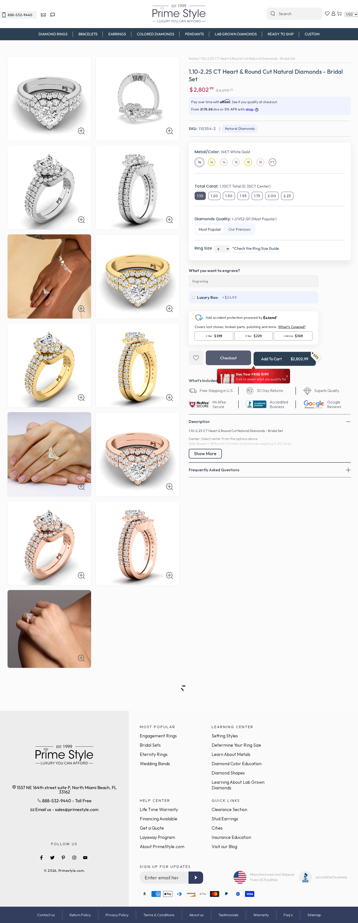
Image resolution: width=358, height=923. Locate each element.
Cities (217, 828)
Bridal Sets (150, 745)
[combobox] (289, 14)
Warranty (261, 915)
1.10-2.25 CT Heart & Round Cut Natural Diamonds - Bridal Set (247, 58)
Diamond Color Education (237, 763)
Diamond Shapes (228, 773)
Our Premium (239, 229)
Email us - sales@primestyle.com (66, 809)
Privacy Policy (117, 915)
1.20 (214, 196)
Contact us (46, 915)
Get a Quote (152, 828)
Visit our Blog (224, 846)
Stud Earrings (225, 819)
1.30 (229, 196)
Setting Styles (225, 736)
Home (193, 58)
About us (196, 915)
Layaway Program (157, 837)
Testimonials (228, 915)
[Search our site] (272, 13)
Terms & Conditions (158, 915)
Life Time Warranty (159, 809)
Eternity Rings (154, 754)
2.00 (272, 196)
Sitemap (314, 915)
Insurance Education (231, 837)
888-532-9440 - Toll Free (66, 800)
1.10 (200, 196)
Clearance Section (229, 809)
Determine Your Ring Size (236, 745)
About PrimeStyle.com (162, 846)
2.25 (287, 196)
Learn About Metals (231, 754)
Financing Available (158, 819)
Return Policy (80, 915)
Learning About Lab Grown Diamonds (238, 785)
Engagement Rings (158, 736)
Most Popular (209, 229)
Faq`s (288, 915)
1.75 (257, 196)
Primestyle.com (71, 870)
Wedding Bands (155, 763)
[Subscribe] (195, 878)
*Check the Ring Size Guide (255, 248)
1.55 (243, 196)
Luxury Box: (208, 297)
